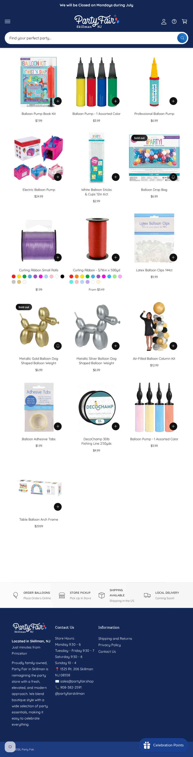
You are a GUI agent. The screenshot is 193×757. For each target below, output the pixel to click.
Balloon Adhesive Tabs (39, 439)
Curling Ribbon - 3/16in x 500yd (96, 270)
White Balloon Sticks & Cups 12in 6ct (96, 192)
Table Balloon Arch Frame (38, 519)
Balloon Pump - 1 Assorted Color (96, 114)
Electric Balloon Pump (39, 190)
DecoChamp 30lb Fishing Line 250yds (96, 441)
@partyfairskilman (69, 693)
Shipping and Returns (115, 638)
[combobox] (96, 38)
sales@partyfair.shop (76, 681)
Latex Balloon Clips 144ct (154, 270)
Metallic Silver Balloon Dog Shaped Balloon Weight (96, 360)
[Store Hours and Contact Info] (174, 21)
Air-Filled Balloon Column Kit (154, 358)
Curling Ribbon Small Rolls (38, 270)
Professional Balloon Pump (154, 114)
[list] (96, 595)
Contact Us (107, 651)
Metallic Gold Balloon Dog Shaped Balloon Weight (38, 360)
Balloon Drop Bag (154, 190)
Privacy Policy (109, 645)
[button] (7, 21)
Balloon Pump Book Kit (39, 114)
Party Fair (28, 749)
